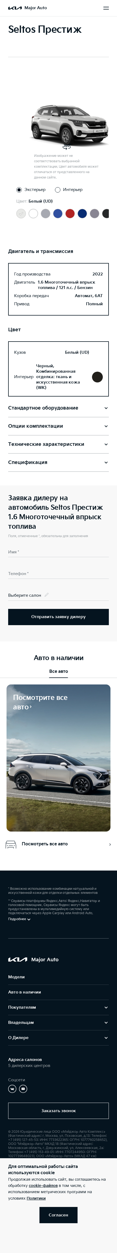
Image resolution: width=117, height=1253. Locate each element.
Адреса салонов (25, 1059)
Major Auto (35, 8)
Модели (16, 977)
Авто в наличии (24, 992)
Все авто (58, 671)
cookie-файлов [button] (43, 1185)
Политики (36, 1198)
